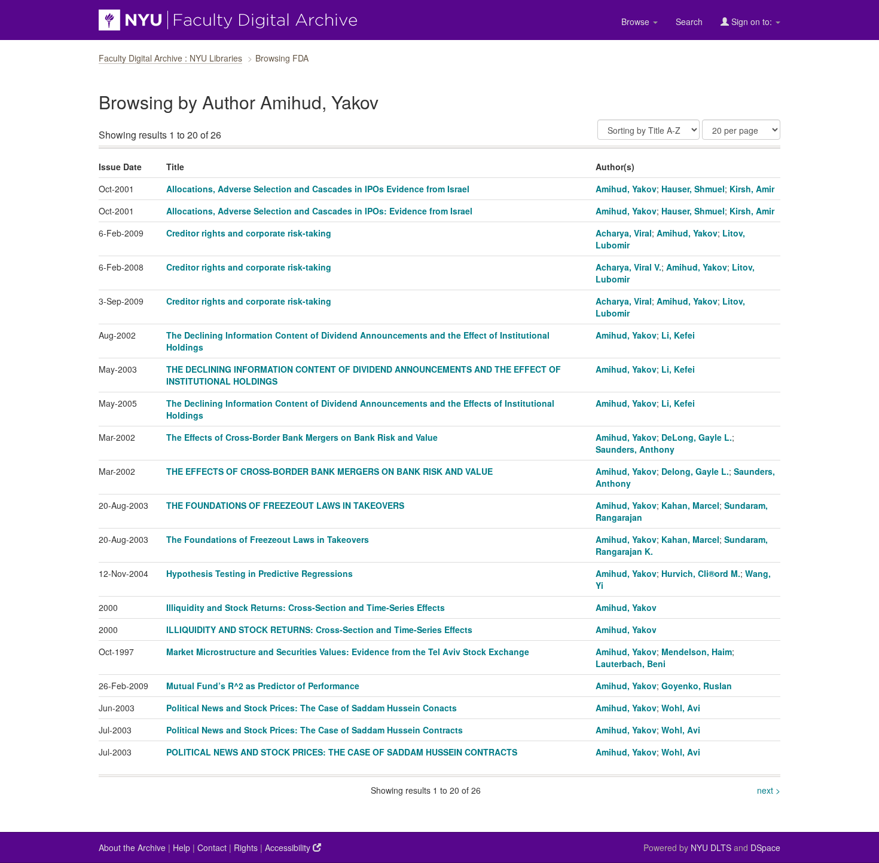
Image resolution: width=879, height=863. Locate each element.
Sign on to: (751, 21)
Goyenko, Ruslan (696, 686)
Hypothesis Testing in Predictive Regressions (259, 573)
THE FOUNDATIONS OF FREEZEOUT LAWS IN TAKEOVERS (285, 505)
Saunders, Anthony (635, 449)
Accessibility (289, 847)
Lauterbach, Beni (631, 663)
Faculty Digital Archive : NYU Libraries (170, 58)
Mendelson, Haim (696, 652)
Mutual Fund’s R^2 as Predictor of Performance (262, 686)
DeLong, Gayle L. (696, 437)
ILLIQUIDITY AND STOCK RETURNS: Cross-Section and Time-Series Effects (319, 629)
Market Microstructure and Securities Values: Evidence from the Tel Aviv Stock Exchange (347, 652)
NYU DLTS (711, 847)
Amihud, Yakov (626, 189)
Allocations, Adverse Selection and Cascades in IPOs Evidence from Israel (317, 189)
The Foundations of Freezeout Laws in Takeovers (267, 539)
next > (768, 790)
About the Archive (132, 847)
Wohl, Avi (680, 708)
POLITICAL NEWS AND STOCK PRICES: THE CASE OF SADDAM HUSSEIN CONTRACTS (341, 752)
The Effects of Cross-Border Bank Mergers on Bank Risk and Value (302, 437)
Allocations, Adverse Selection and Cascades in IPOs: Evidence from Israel (319, 211)
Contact (212, 847)
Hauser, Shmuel (693, 189)
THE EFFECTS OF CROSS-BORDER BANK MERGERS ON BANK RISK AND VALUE (329, 471)
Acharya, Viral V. (628, 267)
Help (181, 847)
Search (689, 21)
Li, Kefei (678, 335)
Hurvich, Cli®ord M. (700, 573)
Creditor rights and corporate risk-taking (248, 233)
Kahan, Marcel (690, 505)
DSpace (765, 847)
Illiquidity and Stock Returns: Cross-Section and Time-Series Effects (305, 607)
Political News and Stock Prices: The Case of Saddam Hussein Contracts (314, 730)
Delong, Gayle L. (695, 471)
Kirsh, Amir (752, 189)
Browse (636, 21)
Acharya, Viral (624, 233)
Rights (246, 847)
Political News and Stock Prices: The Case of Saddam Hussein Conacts (311, 708)
